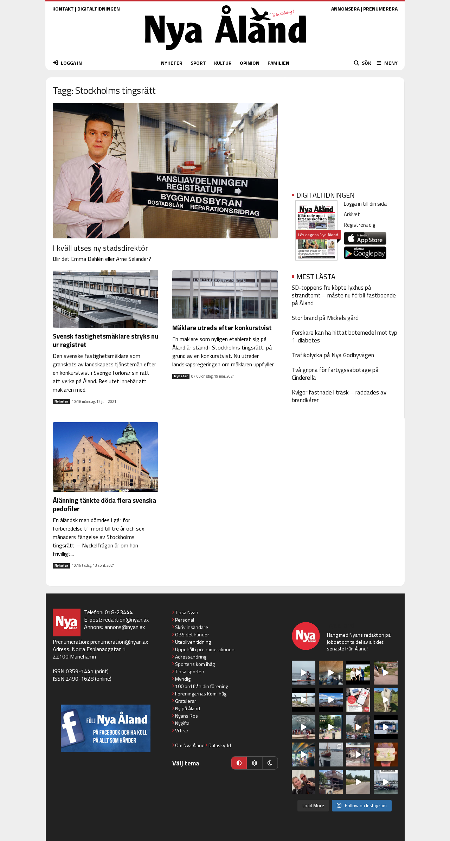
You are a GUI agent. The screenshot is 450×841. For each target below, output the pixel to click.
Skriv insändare (191, 627)
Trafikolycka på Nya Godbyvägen (333, 355)
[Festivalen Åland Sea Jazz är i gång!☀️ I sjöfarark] (331, 673)
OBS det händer (192, 634)
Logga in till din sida (365, 204)
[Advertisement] (345, 128)
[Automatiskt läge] (239, 763)
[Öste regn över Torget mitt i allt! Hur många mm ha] (358, 754)
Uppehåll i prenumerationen (204, 649)
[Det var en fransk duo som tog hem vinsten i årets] (304, 700)
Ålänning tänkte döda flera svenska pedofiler (104, 504)
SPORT (198, 62)
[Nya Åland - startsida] (226, 52)
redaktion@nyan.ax (126, 619)
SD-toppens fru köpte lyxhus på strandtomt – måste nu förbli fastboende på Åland (344, 295)
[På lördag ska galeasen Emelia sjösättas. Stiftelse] (331, 782)
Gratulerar (185, 701)
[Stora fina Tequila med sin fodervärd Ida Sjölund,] (386, 700)
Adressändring (190, 656)
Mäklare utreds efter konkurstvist (222, 327)
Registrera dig (359, 225)
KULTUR (223, 62)
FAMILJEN (278, 62)
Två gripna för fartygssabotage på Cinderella (335, 373)
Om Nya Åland (190, 745)
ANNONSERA (345, 8)
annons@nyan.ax (124, 627)
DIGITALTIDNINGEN (98, 8)
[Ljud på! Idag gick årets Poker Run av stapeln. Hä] (386, 782)
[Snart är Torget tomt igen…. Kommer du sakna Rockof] (331, 727)
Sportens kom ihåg (195, 664)
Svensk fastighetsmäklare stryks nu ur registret (105, 340)
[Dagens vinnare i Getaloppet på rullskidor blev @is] (358, 782)
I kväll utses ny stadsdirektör (100, 248)
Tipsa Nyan (186, 612)
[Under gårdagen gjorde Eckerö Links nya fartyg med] (331, 700)
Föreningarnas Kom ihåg (200, 693)
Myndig (183, 678)
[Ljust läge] (254, 763)
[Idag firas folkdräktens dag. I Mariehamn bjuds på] (304, 727)
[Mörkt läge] (270, 763)
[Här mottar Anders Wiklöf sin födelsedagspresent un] (304, 754)
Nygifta (182, 723)
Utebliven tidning (193, 642)
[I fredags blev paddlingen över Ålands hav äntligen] (304, 673)
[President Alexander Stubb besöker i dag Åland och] (386, 673)
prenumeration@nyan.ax (119, 641)
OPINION (249, 62)
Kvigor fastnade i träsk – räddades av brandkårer (339, 396)
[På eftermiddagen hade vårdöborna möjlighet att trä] (358, 673)
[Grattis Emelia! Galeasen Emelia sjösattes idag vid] (331, 754)
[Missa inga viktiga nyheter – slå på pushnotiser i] (358, 700)
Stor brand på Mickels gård (325, 317)
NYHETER (171, 62)
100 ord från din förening (201, 686)
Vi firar (181, 730)
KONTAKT (63, 8)
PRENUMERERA (380, 8)
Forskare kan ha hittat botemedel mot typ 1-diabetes (344, 336)
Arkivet (352, 214)
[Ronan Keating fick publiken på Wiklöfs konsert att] (358, 727)
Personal (184, 619)
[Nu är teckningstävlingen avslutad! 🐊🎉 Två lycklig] (386, 754)
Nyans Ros (186, 715)
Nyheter (61, 401)
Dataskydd (219, 745)
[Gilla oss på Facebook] (106, 728)
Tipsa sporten (189, 671)
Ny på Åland (187, 708)
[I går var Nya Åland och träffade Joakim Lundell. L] (304, 782)
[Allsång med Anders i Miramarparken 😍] (386, 727)
